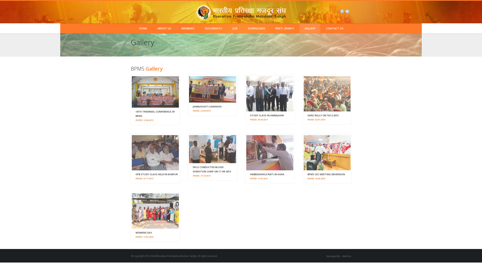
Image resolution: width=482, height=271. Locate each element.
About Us (164, 28)
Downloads (256, 28)
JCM (234, 28)
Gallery (310, 28)
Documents (213, 28)
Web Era (346, 256)
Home (143, 28)
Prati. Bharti (284, 28)
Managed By (333, 256)
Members (188, 28)
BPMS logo (241, 12)
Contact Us (334, 28)
